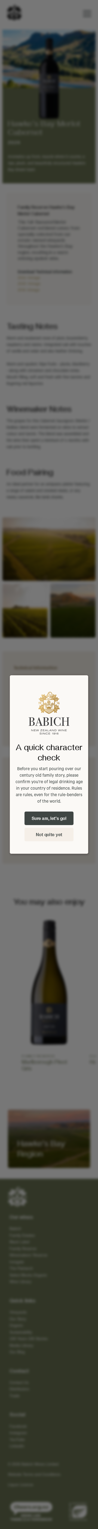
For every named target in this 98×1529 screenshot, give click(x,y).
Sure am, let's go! (49, 818)
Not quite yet (49, 834)
